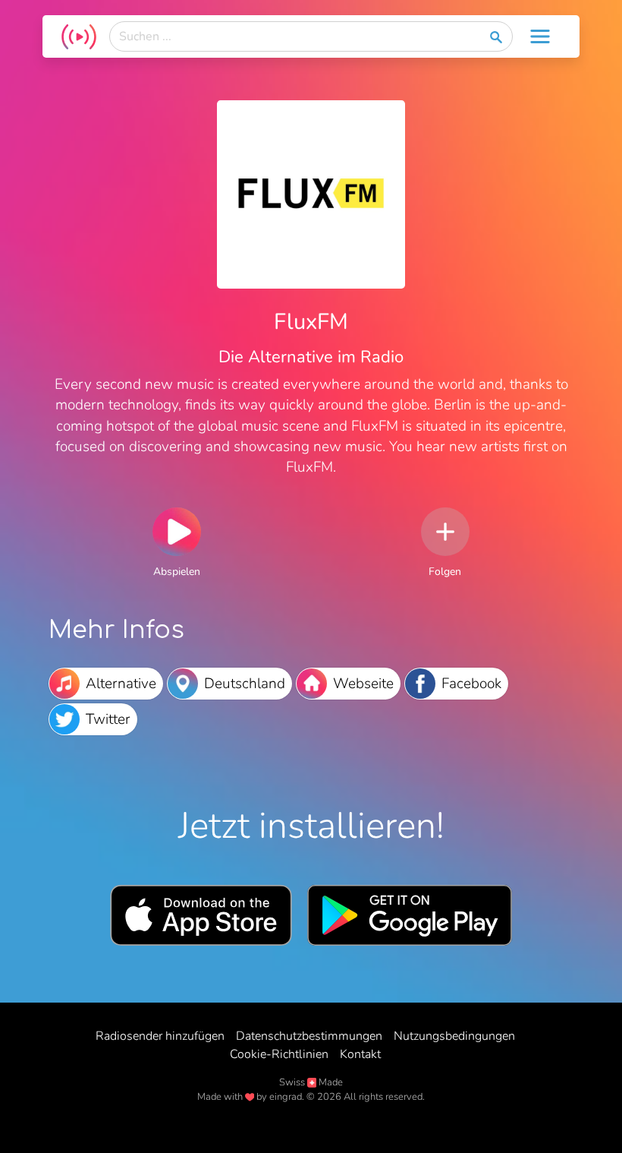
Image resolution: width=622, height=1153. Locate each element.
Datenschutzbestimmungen (309, 1036)
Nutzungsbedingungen (454, 1036)
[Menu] (540, 36)
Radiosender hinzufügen (160, 1036)
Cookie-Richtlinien (279, 1054)
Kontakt (360, 1054)
